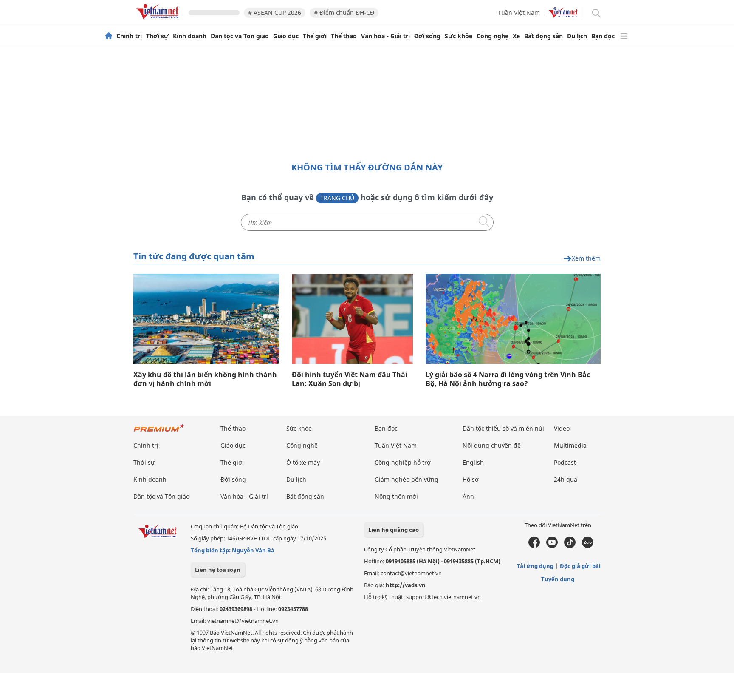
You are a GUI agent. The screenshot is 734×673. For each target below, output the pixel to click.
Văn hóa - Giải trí (385, 36)
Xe (516, 36)
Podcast (565, 462)
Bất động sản (543, 36)
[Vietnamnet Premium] (158, 432)
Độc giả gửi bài (580, 566)
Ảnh (468, 496)
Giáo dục (286, 36)
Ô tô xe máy (303, 462)
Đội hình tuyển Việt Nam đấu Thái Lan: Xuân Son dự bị (349, 379)
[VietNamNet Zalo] (587, 546)
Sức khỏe (458, 36)
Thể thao (344, 36)
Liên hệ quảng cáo (393, 530)
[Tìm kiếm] (596, 12)
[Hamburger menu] (624, 36)
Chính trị (129, 36)
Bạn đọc (603, 36)
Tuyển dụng (557, 579)
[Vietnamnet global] (563, 15)
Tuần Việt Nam (519, 13)
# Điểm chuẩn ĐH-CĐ (344, 13)
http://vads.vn (406, 585)
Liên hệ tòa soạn (217, 570)
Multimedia (570, 445)
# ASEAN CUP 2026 (274, 13)
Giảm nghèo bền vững (406, 479)
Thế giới (315, 36)
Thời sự (157, 36)
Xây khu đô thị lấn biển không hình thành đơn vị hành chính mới (205, 379)
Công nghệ (492, 36)
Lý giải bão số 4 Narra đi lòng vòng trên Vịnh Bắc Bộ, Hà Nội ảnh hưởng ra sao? (508, 379)
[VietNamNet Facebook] (534, 546)
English (473, 462)
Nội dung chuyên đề (492, 445)
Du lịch (577, 36)
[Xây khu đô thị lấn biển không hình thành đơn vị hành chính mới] (206, 319)
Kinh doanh (189, 36)
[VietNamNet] (108, 36)
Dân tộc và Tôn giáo (240, 36)
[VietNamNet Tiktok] (570, 546)
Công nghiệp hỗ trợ (403, 462)
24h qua (565, 479)
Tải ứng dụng (535, 566)
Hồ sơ (471, 479)
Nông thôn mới (396, 496)
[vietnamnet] (158, 20)
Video (562, 428)
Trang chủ (337, 198)
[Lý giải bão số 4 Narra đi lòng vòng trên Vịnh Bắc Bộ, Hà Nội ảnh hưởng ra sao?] (513, 319)
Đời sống (427, 36)
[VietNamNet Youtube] (552, 546)
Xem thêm (586, 258)
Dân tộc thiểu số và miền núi (503, 428)
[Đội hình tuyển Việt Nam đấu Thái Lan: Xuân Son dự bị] (352, 319)
